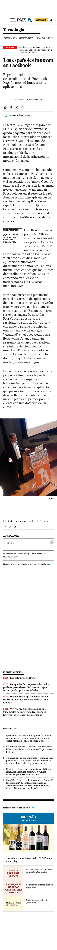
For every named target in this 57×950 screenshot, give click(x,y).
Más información (10, 557)
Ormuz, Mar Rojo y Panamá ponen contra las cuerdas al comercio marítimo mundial (25, 699)
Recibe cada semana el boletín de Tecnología (29, 521)
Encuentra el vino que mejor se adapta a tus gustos (39, 870)
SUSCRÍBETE (41, 20)
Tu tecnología (10, 38)
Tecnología (13, 30)
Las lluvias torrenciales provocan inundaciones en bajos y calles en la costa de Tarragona (35, 50)
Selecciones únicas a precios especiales (39, 885)
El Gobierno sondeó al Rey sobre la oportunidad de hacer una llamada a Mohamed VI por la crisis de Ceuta (29, 749)
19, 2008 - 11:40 (32, 99)
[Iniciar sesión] (51, 19)
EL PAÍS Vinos (28, 818)
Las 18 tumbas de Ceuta (23, 678)
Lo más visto (10, 728)
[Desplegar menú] (5, 19)
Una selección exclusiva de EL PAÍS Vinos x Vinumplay (29, 860)
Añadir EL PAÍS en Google (19, 115)
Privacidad (40, 38)
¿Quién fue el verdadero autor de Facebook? (10, 238)
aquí (48, 564)
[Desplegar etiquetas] (52, 542)
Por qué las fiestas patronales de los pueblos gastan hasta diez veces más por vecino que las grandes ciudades (26, 687)
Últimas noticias (12, 672)
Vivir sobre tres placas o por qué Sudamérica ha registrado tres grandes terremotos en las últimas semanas (24, 712)
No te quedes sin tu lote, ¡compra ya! (37, 901)
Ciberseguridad (26, 38)
